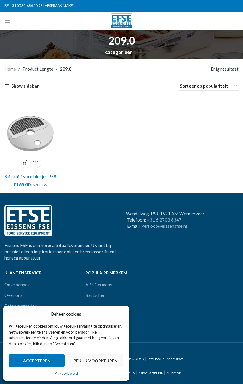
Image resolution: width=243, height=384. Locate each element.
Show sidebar (25, 86)
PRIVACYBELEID (150, 373)
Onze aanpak (17, 284)
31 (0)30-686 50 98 (27, 5)
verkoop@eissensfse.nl (164, 226)
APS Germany (98, 284)
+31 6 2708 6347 (164, 219)
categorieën (118, 52)
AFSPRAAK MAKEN (60, 5)
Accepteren (37, 360)
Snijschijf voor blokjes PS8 (30, 176)
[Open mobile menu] (7, 21)
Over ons (13, 295)
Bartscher (95, 295)
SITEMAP (174, 373)
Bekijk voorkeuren (95, 360)
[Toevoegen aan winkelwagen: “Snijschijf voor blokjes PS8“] (25, 162)
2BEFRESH (174, 358)
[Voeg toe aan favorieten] (36, 162)
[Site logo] (122, 20)
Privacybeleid (66, 373)
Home (10, 69)
